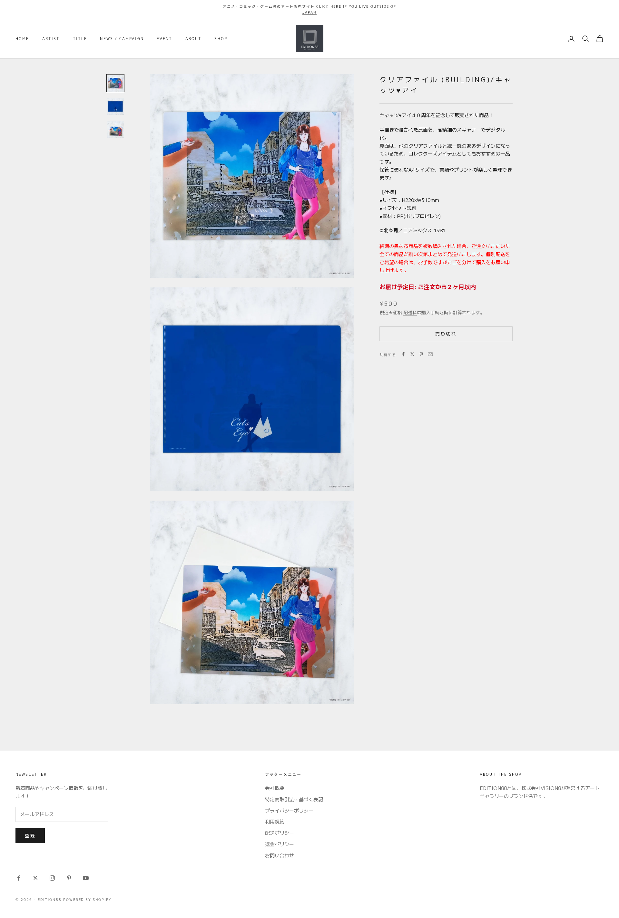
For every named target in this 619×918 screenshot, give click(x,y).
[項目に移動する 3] (115, 130)
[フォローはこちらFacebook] (18, 878)
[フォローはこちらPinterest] (69, 878)
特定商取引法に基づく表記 (294, 799)
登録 (30, 835)
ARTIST (51, 38)
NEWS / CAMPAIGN (121, 38)
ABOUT (193, 38)
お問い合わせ (279, 855)
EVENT (164, 38)
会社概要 (274, 787)
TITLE (80, 38)
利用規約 (274, 821)
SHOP (220, 38)
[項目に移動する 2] (115, 106)
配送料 (410, 312)
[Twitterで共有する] (412, 354)
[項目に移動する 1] (115, 83)
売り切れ (446, 333)
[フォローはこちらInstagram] (52, 878)
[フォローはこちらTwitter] (35, 878)
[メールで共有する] (430, 354)
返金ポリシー (279, 844)
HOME (22, 38)
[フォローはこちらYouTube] (86, 878)
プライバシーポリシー (289, 810)
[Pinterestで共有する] (421, 354)
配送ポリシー (279, 832)
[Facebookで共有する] (403, 354)
